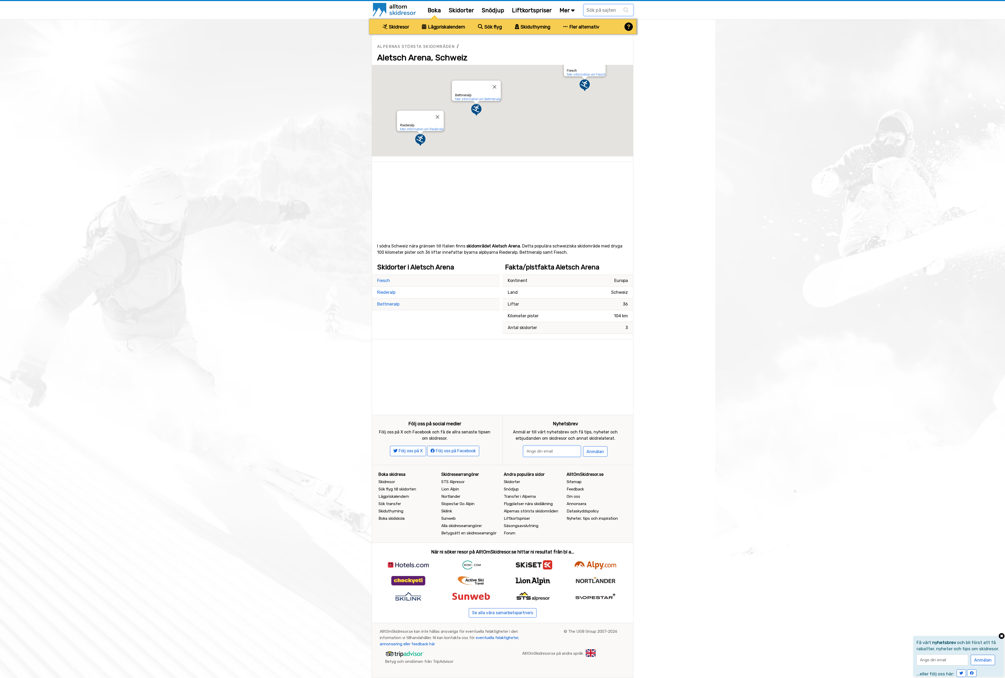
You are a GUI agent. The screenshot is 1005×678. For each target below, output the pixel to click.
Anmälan (595, 451)
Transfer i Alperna (520, 496)
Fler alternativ (583, 27)
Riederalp (386, 292)
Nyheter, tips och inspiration (592, 518)
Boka (434, 10)
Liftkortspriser (532, 10)
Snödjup (493, 10)
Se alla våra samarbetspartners (502, 612)
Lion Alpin (450, 489)
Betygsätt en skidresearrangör (468, 533)
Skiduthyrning (535, 27)
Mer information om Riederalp (422, 129)
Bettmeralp (388, 304)
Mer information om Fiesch (586, 74)
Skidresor (398, 27)
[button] (584, 85)
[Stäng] (437, 117)
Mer (565, 10)
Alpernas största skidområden (416, 46)
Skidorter (461, 10)
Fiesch (383, 280)
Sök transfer (389, 503)
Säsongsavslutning (521, 525)
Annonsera (576, 503)
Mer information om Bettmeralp (478, 99)
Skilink (446, 511)
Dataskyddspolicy (583, 511)
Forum (509, 533)
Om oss (573, 496)
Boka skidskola (391, 518)
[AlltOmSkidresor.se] (395, 9)
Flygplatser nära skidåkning (528, 503)
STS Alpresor (453, 481)
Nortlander (450, 496)
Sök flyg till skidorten (397, 489)
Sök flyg (492, 27)
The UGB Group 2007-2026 (592, 631)
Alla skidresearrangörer (461, 525)
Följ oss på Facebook (455, 450)
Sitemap (574, 481)
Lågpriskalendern (446, 27)
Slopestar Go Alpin (457, 503)
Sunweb (448, 518)
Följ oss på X (410, 450)
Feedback (575, 489)
